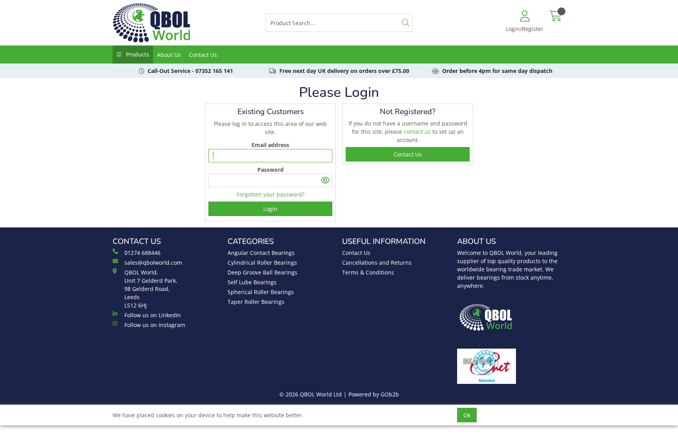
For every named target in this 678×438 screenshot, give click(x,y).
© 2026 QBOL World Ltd (310, 394)
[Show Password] (325, 180)
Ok (466, 415)
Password (270, 169)
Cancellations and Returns (377, 262)
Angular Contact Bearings (261, 252)
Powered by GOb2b (373, 394)
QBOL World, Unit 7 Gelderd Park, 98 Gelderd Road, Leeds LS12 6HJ (150, 289)
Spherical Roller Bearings (261, 292)
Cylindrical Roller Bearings (262, 262)
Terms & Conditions (368, 272)
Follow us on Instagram (154, 325)
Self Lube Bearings (252, 282)
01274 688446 (142, 252)
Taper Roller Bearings (256, 301)
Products (136, 54)
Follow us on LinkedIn (152, 315)
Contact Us (203, 54)
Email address (270, 145)
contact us (418, 131)
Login (270, 209)
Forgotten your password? (270, 194)
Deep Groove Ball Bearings (262, 272)
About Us (169, 54)
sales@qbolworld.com (153, 262)
